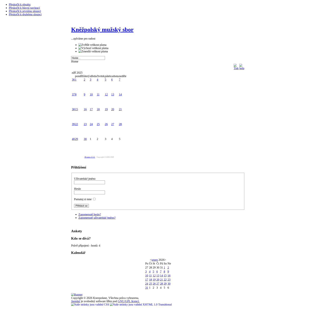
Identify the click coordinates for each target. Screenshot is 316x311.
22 (76, 124)
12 (106, 94)
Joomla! (75, 301)
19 (106, 109)
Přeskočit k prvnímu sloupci (25, 11)
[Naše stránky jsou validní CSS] (90, 304)
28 (120, 124)
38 (73, 109)
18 (98, 109)
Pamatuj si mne (83, 199)
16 (85, 109)
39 (73, 124)
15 (76, 109)
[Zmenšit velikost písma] (93, 51)
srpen (155, 259)
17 (91, 109)
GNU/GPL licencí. (129, 301)
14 (120, 94)
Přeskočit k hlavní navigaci (24, 7)
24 (91, 124)
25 (98, 124)
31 (146, 287)
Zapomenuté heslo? (89, 214)
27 (112, 124)
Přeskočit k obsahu (20, 4)
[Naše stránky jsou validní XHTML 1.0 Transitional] (141, 304)
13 (112, 94)
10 (91, 94)
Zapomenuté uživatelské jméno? (97, 217)
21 (120, 109)
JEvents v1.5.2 (89, 157)
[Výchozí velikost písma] (93, 48)
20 (112, 109)
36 (73, 79)
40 (73, 138)
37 (73, 94)
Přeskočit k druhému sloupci (25, 14)
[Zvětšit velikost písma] (92, 45)
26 (106, 124)
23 (85, 124)
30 (85, 138)
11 (98, 94)
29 (76, 138)
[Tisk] (236, 65)
